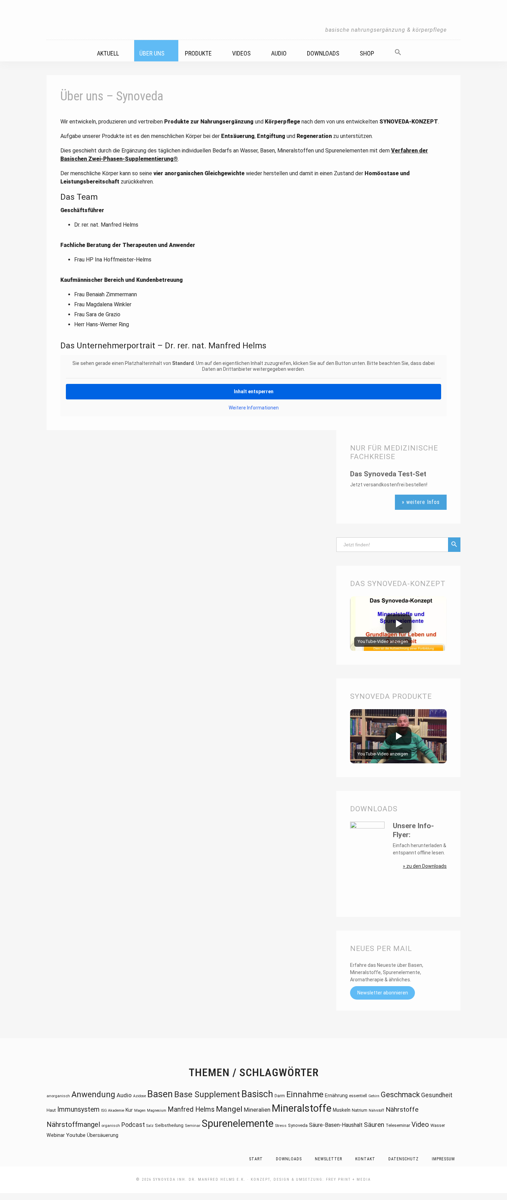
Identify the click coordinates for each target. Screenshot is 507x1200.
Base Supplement (207, 1094)
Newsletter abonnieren (382, 993)
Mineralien (257, 1109)
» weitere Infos (421, 502)
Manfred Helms (191, 1109)
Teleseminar (398, 1125)
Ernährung (336, 1095)
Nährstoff (376, 1110)
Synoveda (298, 1125)
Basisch (257, 1094)
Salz (149, 1125)
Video (420, 1125)
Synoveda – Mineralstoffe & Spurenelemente (253, 20)
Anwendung (93, 1094)
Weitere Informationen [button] (254, 407)
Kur (129, 1110)
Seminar (192, 1125)
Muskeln (341, 1110)
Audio (124, 1095)
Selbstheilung (169, 1125)
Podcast (133, 1124)
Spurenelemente (238, 1123)
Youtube (76, 1135)
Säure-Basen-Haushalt (335, 1125)
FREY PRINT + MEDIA (348, 1179)
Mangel (229, 1109)
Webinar (56, 1135)
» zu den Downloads (425, 866)
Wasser (437, 1125)
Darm (280, 1095)
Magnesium (156, 1110)
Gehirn (373, 1096)
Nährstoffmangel (73, 1124)
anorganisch (58, 1095)
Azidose (139, 1096)
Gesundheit (437, 1095)
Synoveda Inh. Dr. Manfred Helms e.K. (199, 1179)
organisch (110, 1125)
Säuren (374, 1125)
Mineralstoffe (301, 1108)
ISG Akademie (112, 1110)
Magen (140, 1110)
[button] (402, 50)
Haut (51, 1110)
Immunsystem (78, 1109)
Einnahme (305, 1094)
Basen (160, 1094)
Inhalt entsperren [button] (254, 391)
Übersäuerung (102, 1135)
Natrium (359, 1110)
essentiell (358, 1095)
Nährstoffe (402, 1109)
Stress (281, 1125)
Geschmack (400, 1094)
